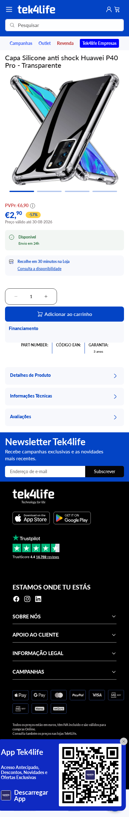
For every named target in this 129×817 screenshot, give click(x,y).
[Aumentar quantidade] (46, 296)
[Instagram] (27, 599)
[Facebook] (16, 599)
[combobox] (55, 25)
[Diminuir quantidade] (16, 296)
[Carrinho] (117, 9)
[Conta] (109, 9)
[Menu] (9, 9)
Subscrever (104, 471)
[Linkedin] (38, 599)
